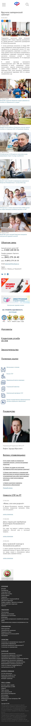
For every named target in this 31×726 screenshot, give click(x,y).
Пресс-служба (5, 682)
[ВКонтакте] (2, 21)
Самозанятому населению (8, 630)
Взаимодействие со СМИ (8, 686)
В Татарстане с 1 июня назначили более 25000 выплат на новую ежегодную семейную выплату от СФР (15, 208)
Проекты (3, 605)
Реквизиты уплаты (6, 632)
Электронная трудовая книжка (15, 305)
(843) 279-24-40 (11, 257)
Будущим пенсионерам (7, 614)
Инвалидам (4, 617)
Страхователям (6, 626)
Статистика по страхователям (9, 647)
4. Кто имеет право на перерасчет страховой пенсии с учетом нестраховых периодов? (15, 462)
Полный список (7, 488)
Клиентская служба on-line (8, 675)
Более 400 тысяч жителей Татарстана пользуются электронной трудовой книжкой (13, 235)
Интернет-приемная (7, 671)
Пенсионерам (5, 612)
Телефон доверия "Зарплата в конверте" (12, 602)
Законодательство (10, 349)
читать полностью (8, 514)
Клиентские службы (6, 593)
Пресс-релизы (5, 690)
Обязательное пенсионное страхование (12, 660)
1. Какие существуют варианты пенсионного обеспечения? (12, 484)
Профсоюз (4, 597)
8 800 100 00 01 (11, 249)
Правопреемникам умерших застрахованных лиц (14, 622)
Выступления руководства (8, 693)
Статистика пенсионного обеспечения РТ (12, 645)
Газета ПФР (4, 700)
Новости (3, 688)
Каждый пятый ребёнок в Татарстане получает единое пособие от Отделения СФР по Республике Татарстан (15, 128)
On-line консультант (6, 673)
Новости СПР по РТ (12, 495)
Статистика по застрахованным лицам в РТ (13, 642)
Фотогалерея (4, 695)
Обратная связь (8, 242)
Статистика (4, 639)
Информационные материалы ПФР (11, 698)
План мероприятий (6, 692)
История (3, 588)
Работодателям (5, 628)
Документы (6, 329)
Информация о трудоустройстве (10, 599)
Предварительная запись (8, 677)
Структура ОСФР (6, 592)
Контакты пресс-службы (7, 685)
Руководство (9, 411)
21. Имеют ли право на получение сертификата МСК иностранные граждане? (16, 468)
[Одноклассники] (5, 21)
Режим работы (5, 595)
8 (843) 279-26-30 (12, 260)
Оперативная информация (8, 643)
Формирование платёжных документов (12, 663)
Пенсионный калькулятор (8, 653)
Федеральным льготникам (8, 615)
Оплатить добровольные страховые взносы (13, 662)
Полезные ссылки (9, 358)
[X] (7, 21)
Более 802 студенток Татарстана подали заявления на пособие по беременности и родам (14, 101)
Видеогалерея (5, 697)
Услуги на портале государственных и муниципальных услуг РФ (11, 666)
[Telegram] (10, 21)
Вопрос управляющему (14, 455)
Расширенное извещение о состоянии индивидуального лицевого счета (11, 656)
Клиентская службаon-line (10, 339)
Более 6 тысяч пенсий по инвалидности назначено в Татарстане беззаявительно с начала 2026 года (14, 181)
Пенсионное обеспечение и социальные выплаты (14, 658)
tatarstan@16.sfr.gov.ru (12, 264)
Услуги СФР (4, 651)
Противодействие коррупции (9, 604)
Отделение (4, 586)
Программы (4, 635)
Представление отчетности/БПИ (10, 634)
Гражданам (5, 609)
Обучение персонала (7, 600)
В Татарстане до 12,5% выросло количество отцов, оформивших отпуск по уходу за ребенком (13, 155)
